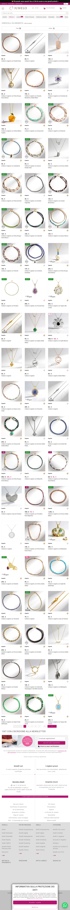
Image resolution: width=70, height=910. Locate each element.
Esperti (51, 810)
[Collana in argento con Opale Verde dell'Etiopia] (11, 704)
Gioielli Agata (23, 833)
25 (44, 726)
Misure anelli (51, 821)
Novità (59, 17)
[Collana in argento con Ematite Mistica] (11, 669)
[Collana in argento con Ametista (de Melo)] (58, 78)
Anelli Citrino (40, 850)
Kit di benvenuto (18, 810)
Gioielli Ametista (24, 840)
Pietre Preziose (29, 17)
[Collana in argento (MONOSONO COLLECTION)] (35, 43)
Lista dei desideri (49, 8)
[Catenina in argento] (11, 531)
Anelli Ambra (40, 836)
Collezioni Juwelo (41, 17)
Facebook (55, 866)
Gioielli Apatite (24, 847)
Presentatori (51, 807)
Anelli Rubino (6, 840)
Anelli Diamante (7, 833)
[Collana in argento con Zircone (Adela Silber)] (58, 43)
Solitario (56, 843)
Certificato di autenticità (18, 807)
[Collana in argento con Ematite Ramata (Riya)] (35, 634)
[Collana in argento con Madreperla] (58, 669)
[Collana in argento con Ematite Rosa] (11, 43)
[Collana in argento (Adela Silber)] (58, 358)
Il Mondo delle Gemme (51, 818)
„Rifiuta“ (36, 896)
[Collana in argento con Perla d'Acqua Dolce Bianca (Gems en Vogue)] (58, 253)
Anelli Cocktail (58, 833)
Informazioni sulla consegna (18, 818)
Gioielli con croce (59, 830)
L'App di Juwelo (18, 815)
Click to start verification (49, 746)
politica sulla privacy (37, 899)
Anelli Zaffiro (6, 843)
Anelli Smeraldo (7, 836)
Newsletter (51, 815)
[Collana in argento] (11, 358)
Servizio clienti (18, 782)
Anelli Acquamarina (42, 830)
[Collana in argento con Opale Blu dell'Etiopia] (58, 566)
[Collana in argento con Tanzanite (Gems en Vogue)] (35, 391)
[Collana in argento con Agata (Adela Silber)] (35, 323)
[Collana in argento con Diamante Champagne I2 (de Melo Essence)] (35, 669)
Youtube (59, 866)
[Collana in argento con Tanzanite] (11, 601)
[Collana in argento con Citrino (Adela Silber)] (35, 566)
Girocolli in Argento (59, 840)
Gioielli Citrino (24, 850)
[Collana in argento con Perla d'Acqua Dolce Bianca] (11, 78)
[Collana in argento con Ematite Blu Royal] (58, 426)
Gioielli (5, 17)
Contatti (60, 893)
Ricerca (66, 13)
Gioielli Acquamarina (26, 830)
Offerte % (11, 17)
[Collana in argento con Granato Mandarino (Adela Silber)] (35, 78)
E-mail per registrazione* (47, 738)
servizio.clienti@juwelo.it (40, 3)
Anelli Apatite (40, 843)
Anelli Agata (40, 833)
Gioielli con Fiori (58, 852)
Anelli (4, 830)
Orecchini (5, 852)
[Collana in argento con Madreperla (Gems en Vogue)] (58, 531)
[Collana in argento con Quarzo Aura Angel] (11, 391)
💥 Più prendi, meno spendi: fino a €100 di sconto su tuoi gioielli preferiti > (35, 1)
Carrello (63, 8)
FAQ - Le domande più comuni (18, 821)
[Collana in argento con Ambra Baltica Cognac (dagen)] (11, 113)
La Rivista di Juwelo (51, 812)
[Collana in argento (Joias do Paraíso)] (11, 496)
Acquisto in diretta (18, 812)
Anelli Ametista (41, 840)
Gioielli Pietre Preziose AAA (6, 848)
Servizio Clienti (18, 804)
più (4, 855)
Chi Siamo (51, 804)
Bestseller (51, 17)
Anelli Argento (40, 847)
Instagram (64, 866)
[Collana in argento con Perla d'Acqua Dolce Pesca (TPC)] (35, 531)
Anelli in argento (58, 836)
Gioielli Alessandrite (26, 836)
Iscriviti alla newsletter (51, 743)
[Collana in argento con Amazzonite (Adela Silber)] (11, 426)
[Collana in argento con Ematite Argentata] (35, 183)
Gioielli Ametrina (24, 843)
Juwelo (20, 17)
